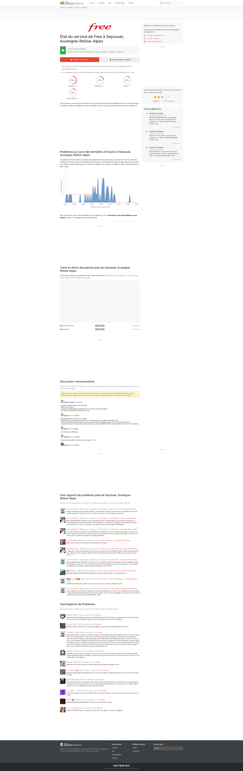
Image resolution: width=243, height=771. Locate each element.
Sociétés (101, 3)
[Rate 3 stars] (162, 97)
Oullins (135, 275)
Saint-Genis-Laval (111, 275)
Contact (131, 3)
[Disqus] (100, 422)
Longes (67, 278)
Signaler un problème (81, 60)
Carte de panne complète (121, 60)
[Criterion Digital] (121, 765)
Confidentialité (120, 3)
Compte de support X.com (155, 35)
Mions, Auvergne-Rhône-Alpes (119, 540)
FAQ (109, 3)
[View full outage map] (100, 301)
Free (77, 7)
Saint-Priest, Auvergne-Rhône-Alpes (123, 509)
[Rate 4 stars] (166, 97)
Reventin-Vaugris (84, 278)
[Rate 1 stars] (155, 97)
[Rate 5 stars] (169, 97)
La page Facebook (153, 38)
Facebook (136, 751)
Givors (73, 278)
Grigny (130, 275)
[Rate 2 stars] (159, 97)
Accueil (92, 3)
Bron (62, 278)
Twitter (135, 748)
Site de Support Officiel (154, 41)
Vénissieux (123, 275)
